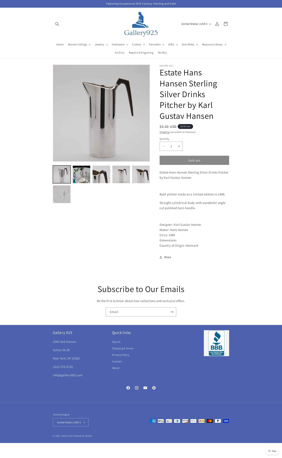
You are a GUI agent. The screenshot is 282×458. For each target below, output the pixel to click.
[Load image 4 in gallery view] (121, 174)
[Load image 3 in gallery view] (101, 174)
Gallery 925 (66, 435)
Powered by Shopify (82, 435)
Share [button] (167, 257)
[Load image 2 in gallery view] (81, 174)
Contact (117, 361)
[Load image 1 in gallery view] (62, 174)
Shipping (164, 132)
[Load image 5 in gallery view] (141, 174)
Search (116, 342)
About (116, 368)
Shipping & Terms (123, 348)
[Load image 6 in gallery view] (62, 194)
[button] (57, 24)
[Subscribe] (171, 311)
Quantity (164, 138)
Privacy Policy (120, 355)
